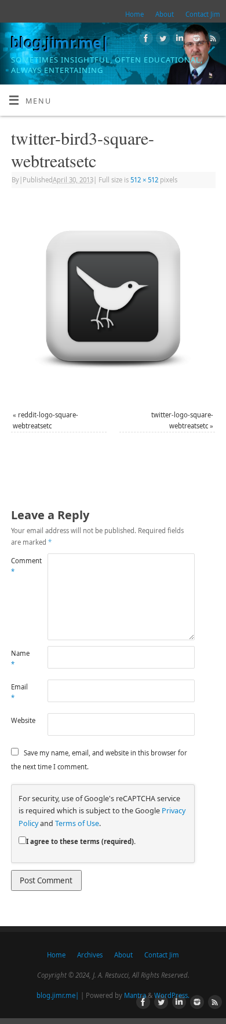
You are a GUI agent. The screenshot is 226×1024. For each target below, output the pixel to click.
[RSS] (211, 40)
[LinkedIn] (178, 40)
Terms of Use (77, 823)
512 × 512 (144, 179)
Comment (20, 566)
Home (134, 14)
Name (20, 659)
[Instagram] (195, 40)
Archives (90, 954)
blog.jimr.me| (60, 43)
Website (20, 720)
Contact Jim (202, 14)
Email (19, 692)
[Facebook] (144, 40)
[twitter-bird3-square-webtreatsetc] (113, 300)
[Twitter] (161, 40)
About (164, 14)
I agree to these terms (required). (81, 841)
